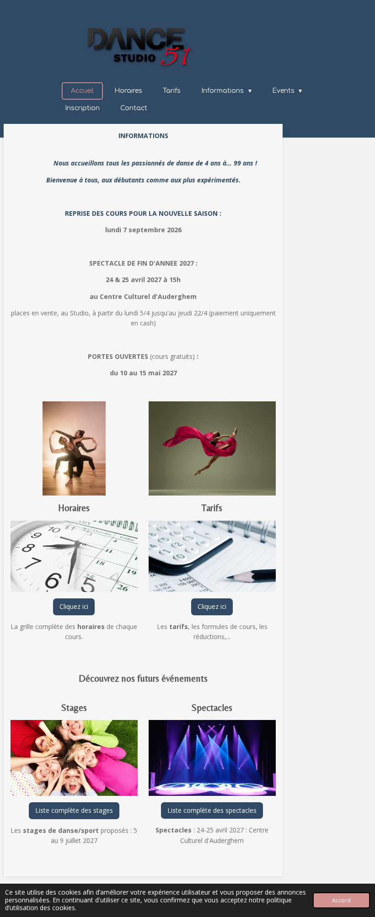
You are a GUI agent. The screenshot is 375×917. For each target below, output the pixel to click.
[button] (129, 409)
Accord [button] (341, 900)
